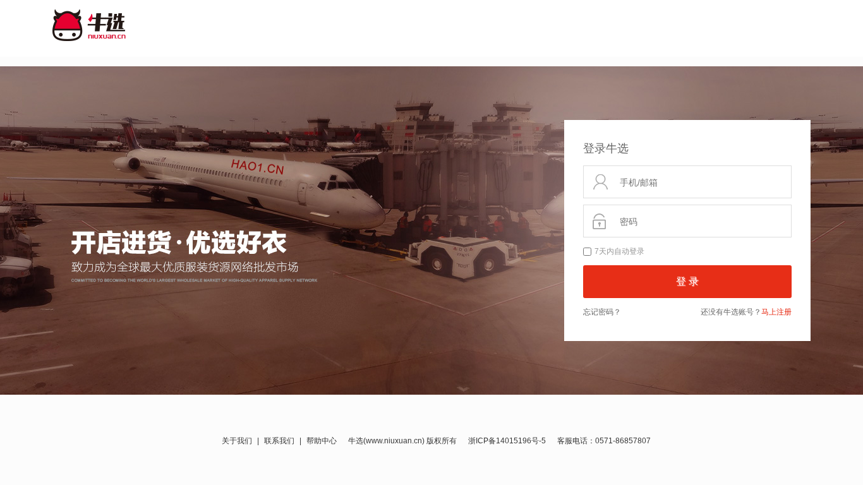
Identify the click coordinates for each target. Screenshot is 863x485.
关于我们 (237, 440)
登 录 (687, 281)
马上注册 (776, 312)
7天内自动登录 (619, 251)
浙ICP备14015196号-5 (507, 440)
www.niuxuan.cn (394, 440)
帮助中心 (321, 440)
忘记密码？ (602, 312)
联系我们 (279, 440)
